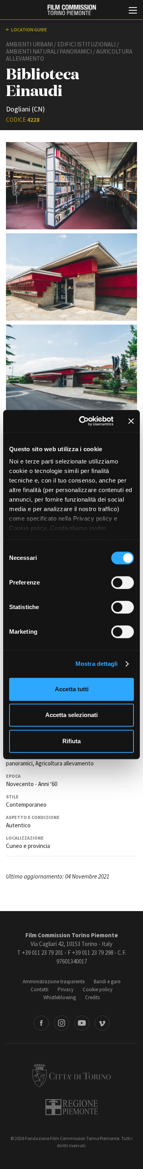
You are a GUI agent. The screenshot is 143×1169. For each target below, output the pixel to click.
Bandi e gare (107, 981)
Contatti (39, 989)
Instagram (61, 1023)
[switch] (122, 582)
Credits (92, 997)
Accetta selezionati (71, 714)
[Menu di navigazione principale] (133, 11)
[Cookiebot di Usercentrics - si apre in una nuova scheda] (84, 421)
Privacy (65, 989)
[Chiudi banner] (131, 421)
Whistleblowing (59, 997)
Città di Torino (71, 1075)
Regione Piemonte (71, 1107)
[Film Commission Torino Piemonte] (71, 10)
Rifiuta (71, 741)
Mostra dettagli (96, 663)
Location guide (29, 30)
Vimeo (102, 1023)
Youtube (81, 1023)
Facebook (41, 1023)
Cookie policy (97, 989)
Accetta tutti (72, 689)
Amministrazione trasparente (54, 981)
